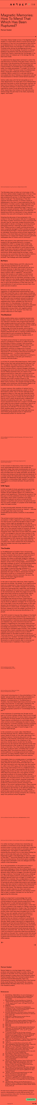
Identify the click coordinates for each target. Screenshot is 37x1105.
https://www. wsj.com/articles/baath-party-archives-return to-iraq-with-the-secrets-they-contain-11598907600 (20, 1051)
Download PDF (31, 1099)
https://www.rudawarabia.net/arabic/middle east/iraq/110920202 (16, 1058)
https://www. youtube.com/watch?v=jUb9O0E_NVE (16, 1074)
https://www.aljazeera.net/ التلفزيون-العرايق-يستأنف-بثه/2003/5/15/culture (18, 1030)
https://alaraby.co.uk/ (27, 1001)
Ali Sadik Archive (8, 668)
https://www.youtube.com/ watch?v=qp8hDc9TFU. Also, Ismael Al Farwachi (20, 1070)
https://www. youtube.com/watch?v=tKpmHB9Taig (19, 1065)
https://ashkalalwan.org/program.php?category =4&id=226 (20, 1044)
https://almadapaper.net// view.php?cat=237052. (18, 998)
